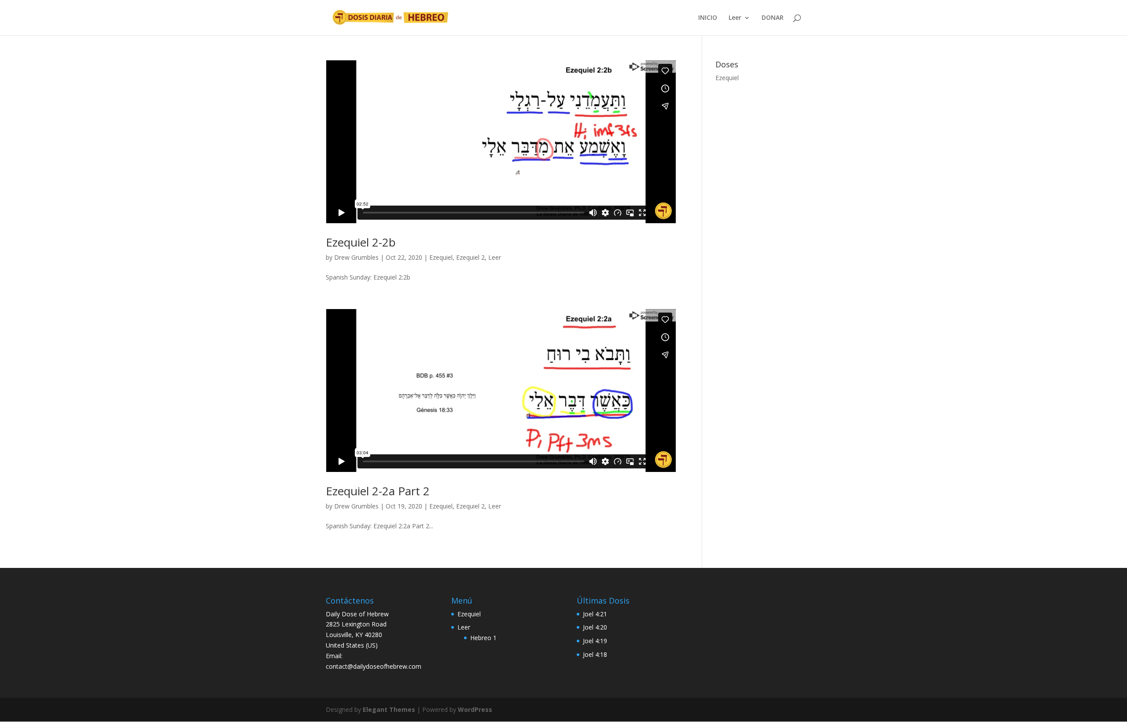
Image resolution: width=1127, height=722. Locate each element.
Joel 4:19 (595, 641)
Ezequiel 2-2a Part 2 (378, 491)
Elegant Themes (389, 709)
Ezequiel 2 (470, 257)
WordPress (475, 709)
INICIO (707, 18)
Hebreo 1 (483, 638)
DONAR (773, 18)
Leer (735, 18)
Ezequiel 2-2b (361, 242)
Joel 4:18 (595, 654)
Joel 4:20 (595, 627)
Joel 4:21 (595, 614)
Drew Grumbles (356, 257)
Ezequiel (441, 257)
